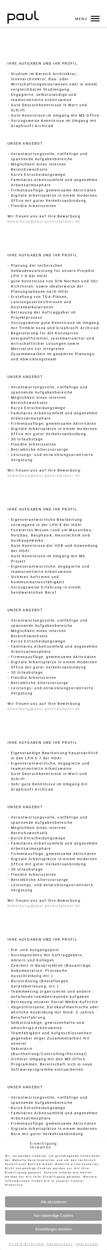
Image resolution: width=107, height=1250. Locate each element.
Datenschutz (60, 1244)
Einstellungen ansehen (53, 1229)
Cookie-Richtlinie (26, 1244)
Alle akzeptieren (53, 1202)
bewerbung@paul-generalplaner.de (43, 221)
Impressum (86, 1244)
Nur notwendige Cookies (53, 1215)
